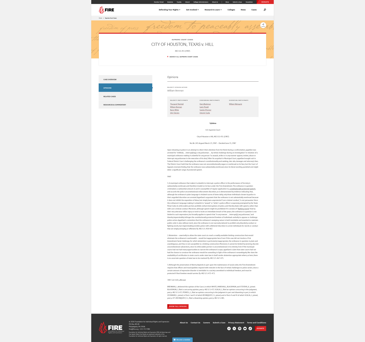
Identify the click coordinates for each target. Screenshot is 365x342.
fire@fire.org (133, 329)
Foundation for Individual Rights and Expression (152, 322)
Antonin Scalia (205, 113)
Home (100, 18)
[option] (125, 79)
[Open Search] (265, 10)
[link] (107, 10)
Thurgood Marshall (177, 104)
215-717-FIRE (145, 329)
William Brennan (176, 107)
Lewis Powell (204, 107)
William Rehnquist (235, 104)
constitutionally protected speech (242, 189)
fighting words (243, 208)
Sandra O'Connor (205, 110)
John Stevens (174, 113)
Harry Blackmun (205, 104)
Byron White (174, 110)
